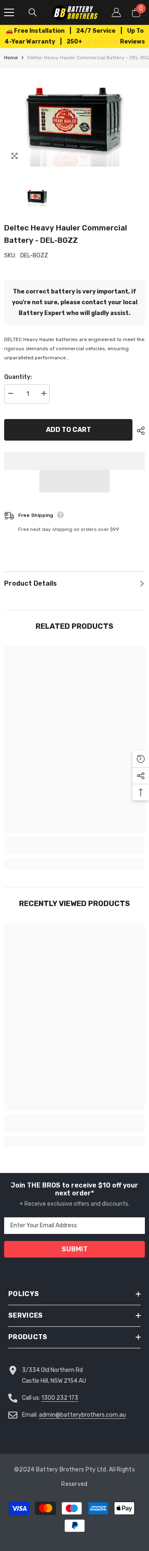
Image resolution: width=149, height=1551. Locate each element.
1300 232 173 (59, 1397)
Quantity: (18, 376)
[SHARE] (138, 431)
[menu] (9, 12)
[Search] (33, 12)
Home (11, 58)
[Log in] (116, 12)
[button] (74, 481)
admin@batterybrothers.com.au (82, 1414)
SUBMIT (75, 1249)
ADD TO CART (68, 430)
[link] (74, 849)
